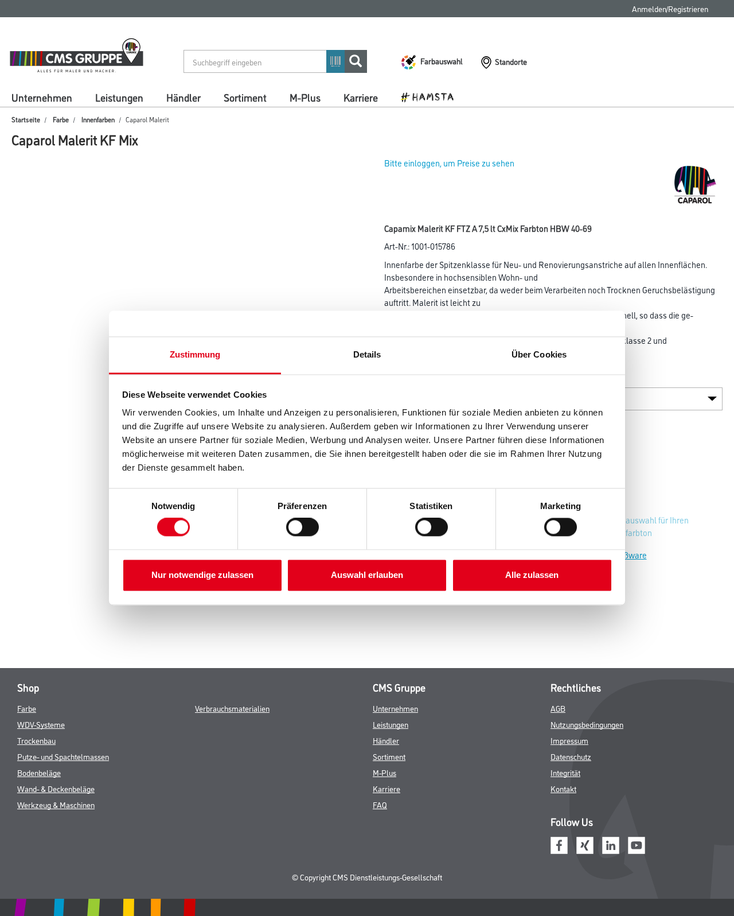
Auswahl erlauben (367, 575)
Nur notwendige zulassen (202, 575)
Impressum (569, 740)
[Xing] (585, 843)
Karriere (360, 97)
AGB (557, 707)
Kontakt (563, 788)
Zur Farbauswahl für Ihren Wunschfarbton (642, 526)
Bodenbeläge (39, 772)
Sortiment (245, 97)
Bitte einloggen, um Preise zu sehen (449, 163)
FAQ (380, 804)
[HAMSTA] (431, 96)
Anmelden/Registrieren (670, 8)
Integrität (565, 772)
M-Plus (305, 97)
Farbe (61, 119)
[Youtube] (636, 843)
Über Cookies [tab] (539, 354)
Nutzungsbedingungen (586, 724)
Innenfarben (98, 119)
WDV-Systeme (41, 724)
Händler (183, 97)
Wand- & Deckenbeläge (56, 788)
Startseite (25, 119)
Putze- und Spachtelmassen (63, 756)
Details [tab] (367, 354)
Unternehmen (41, 97)
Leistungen (119, 97)
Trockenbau (36, 740)
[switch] (305, 527)
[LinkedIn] (610, 843)
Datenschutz (570, 756)
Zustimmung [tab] (195, 354)
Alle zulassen (532, 575)
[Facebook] (559, 843)
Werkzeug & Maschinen (56, 804)
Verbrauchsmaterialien (232, 707)
